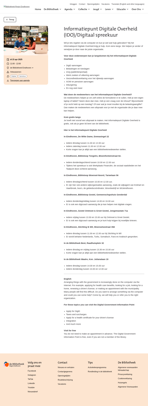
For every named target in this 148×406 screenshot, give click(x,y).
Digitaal (13, 76)
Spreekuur (22, 76)
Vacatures (105, 4)
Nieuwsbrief (33, 392)
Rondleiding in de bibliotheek (100, 372)
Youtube (31, 387)
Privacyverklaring (125, 374)
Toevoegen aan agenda (20, 80)
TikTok (30, 379)
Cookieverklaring (125, 378)
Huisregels (122, 383)
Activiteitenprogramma (97, 367)
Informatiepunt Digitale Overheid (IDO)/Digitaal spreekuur (100, 32)
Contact (82, 4)
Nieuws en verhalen (66, 367)
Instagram (32, 375)
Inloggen (73, 4)
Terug (11, 20)
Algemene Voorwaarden (128, 387)
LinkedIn (31, 383)
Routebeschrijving (65, 380)
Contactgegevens (65, 372)
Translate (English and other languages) (127, 4)
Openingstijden (93, 4)
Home (38, 9)
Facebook (32, 371)
